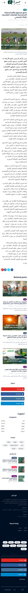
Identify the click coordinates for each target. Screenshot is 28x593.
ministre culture (14, 445)
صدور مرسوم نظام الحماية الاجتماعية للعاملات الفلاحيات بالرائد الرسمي (14, 15)
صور (20, 528)
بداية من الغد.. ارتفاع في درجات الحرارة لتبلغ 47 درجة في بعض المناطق (15, 336)
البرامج (25, 530)
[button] (25, 2)
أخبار (23, 421)
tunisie (5, 445)
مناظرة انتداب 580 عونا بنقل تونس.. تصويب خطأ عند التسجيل (15, 370)
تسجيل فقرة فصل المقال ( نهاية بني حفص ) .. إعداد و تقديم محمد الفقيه (9, 461)
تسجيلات (22, 431)
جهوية (22, 426)
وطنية (23, 423)
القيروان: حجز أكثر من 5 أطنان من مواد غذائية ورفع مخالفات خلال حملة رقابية (15, 303)
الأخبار (25, 528)
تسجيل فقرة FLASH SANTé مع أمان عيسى (9, 479)
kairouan (21, 449)
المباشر (19, 530)
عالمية (22, 429)
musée (13, 449)
